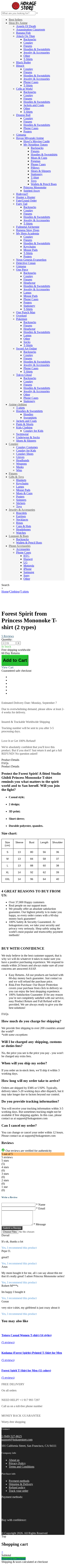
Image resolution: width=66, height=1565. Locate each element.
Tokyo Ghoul (24, 374)
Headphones (23, 529)
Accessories (23, 549)
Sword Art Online (26, 348)
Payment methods (19, 1480)
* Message (40, 1224)
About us (14, 1460)
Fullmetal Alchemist (27, 226)
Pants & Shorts (24, 424)
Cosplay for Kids (33, 430)
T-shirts (20, 407)
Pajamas (35, 161)
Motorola (28, 565)
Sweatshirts (30, 417)
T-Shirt (35, 177)
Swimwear (22, 434)
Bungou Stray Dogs (27, 230)
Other (26, 55)
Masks (20, 466)
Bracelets (21, 513)
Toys (33, 180)
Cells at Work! (24, 88)
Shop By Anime (18, 22)
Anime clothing (18, 404)
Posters (27, 131)
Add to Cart (15, 660)
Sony (26, 575)
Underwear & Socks (28, 437)
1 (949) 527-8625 (11, 1436)
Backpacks (29, 39)
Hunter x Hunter (25, 197)
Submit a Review (12, 1228)
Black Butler (23, 62)
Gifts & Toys (16, 476)
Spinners (21, 499)
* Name (40, 1204)
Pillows (35, 167)
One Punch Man (25, 312)
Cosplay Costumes (27, 447)
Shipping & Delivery (21, 1484)
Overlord (21, 315)
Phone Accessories (19, 545)
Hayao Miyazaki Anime (30, 138)
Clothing (14, 591)
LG (25, 562)
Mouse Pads (30, 249)
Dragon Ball (23, 115)
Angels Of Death (26, 26)
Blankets (21, 480)
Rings (19, 522)
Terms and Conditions (21, 1466)
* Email (40, 1208)
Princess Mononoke (34, 187)
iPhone (27, 568)
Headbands (22, 460)
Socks (26, 342)
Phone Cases (30, 82)
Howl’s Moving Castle (36, 141)
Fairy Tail (21, 203)
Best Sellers (15, 19)
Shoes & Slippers (41, 170)
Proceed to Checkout (13, 1558)
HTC (26, 555)
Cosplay (28, 42)
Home (5, 591)
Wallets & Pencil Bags (44, 184)
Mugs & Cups (39, 157)
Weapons (21, 463)
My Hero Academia (27, 233)
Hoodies (28, 414)
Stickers (20, 503)
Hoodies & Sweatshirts (36, 49)
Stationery (37, 174)
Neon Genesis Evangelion (31, 259)
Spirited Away (31, 190)
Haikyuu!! (22, 194)
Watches (21, 532)
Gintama (21, 134)
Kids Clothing (24, 427)
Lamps (27, 292)
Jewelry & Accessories (36, 52)
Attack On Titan (25, 36)
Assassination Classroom (30, 29)
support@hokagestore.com (16, 1439)
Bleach (20, 65)
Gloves (20, 457)
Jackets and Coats (33, 105)
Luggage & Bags (19, 536)
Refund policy (17, 1487)
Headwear (29, 282)
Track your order (18, 1490)
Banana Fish (23, 32)
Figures (27, 46)
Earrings (21, 516)
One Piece (22, 269)
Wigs (19, 470)
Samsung (28, 572)
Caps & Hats (23, 526)
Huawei (28, 559)
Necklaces (22, 519)
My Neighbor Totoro (35, 144)
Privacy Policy (17, 1463)
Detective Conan (26, 263)
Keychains (29, 246)
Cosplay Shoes (24, 453)
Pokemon (21, 318)
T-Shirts (28, 59)
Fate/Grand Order (26, 200)
